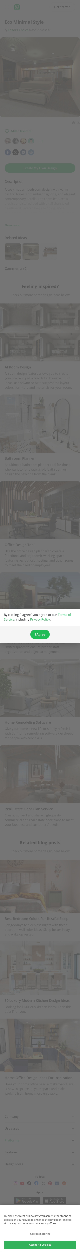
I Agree (40, 634)
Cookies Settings (40, 1233)
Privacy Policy (40, 619)
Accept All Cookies (40, 1244)
